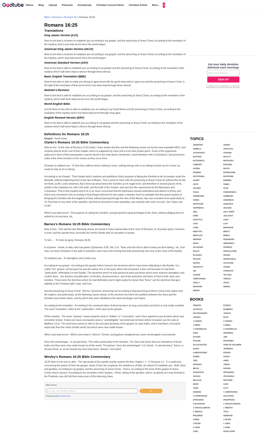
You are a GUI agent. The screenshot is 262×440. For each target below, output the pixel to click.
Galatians (228, 396)
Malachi (197, 380)
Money (226, 235)
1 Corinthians (230, 392)
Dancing (227, 165)
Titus (225, 412)
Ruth (225, 317)
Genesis (197, 305)
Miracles (198, 235)
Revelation (229, 431)
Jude (195, 431)
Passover (198, 247)
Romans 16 (70, 17)
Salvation (228, 263)
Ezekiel (227, 353)
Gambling (228, 196)
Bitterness (199, 161)
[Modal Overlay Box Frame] (223, 76)
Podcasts (67, 5)
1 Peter (227, 419)
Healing (227, 208)
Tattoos (227, 275)
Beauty (227, 157)
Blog (41, 5)
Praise (226, 255)
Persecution (230, 251)
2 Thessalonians (201, 408)
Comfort (197, 165)
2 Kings (227, 325)
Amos (226, 360)
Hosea (226, 357)
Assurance (199, 153)
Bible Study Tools (63, 396)
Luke (225, 384)
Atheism (227, 153)
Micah (196, 368)
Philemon (198, 416)
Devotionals (84, 5)
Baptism (197, 157)
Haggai (196, 376)
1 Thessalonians (231, 404)
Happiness (198, 208)
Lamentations (200, 353)
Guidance (228, 204)
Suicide (196, 275)
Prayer (197, 259)
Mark (196, 384)
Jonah (226, 364)
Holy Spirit (228, 212)
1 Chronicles (200, 329)
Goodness (228, 200)
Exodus (227, 305)
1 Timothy (228, 408)
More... (156, 5)
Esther (196, 337)
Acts (225, 388)
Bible (47, 17)
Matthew (227, 380)
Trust (226, 283)
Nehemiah (228, 333)
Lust (225, 224)
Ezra (195, 333)
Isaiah (196, 349)
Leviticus (197, 309)
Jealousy (228, 216)
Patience (227, 247)
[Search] (164, 5)
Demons (197, 172)
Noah (195, 243)
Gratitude (198, 204)
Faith (195, 184)
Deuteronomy (200, 313)
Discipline (228, 176)
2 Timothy (198, 412)
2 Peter (197, 423)
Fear (225, 188)
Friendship (198, 196)
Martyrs (197, 231)
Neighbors (228, 239)
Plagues (197, 255)
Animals (197, 149)
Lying (195, 228)
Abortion (198, 145)
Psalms (197, 341)
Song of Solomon (232, 345)
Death (226, 168)
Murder (197, 239)
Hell (195, 212)
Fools (196, 192)
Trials (196, 283)
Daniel (196, 357)
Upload (53, 5)
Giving (196, 200)
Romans (57, 17)
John (195, 388)
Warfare (197, 287)
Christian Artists (138, 5)
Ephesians (198, 400)
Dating (196, 168)
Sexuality (198, 267)
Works (226, 287)
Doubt (196, 180)
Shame (226, 267)
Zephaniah (228, 372)
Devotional (199, 176)
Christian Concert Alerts (110, 5)
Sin (194, 271)
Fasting (197, 188)
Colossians (199, 404)
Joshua (227, 313)
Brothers (228, 161)
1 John (226, 423)
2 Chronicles (230, 329)
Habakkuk (198, 372)
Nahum (226, 368)
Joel (195, 360)
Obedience (228, 243)
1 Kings (196, 325)
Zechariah (228, 376)
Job (225, 337)
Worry (196, 290)
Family (226, 184)
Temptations (199, 279)
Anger (226, 145)
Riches (196, 263)
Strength (228, 271)
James (196, 419)
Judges (197, 317)
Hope (195, 216)
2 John (196, 427)
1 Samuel (197, 321)
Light (226, 220)
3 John (226, 427)
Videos (29, 5)
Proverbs (228, 341)
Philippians (229, 400)
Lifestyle (198, 220)
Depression (229, 172)
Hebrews (228, 416)
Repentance (229, 259)
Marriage (228, 228)
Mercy (226, 231)
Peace (196, 251)
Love (195, 224)
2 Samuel (228, 321)
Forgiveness (229, 192)
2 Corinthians (200, 396)
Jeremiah (228, 349)
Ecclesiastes (200, 345)
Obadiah (197, 364)
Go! (151, 391)
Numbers (228, 309)
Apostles (228, 149)
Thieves (227, 279)
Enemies (227, 180)
